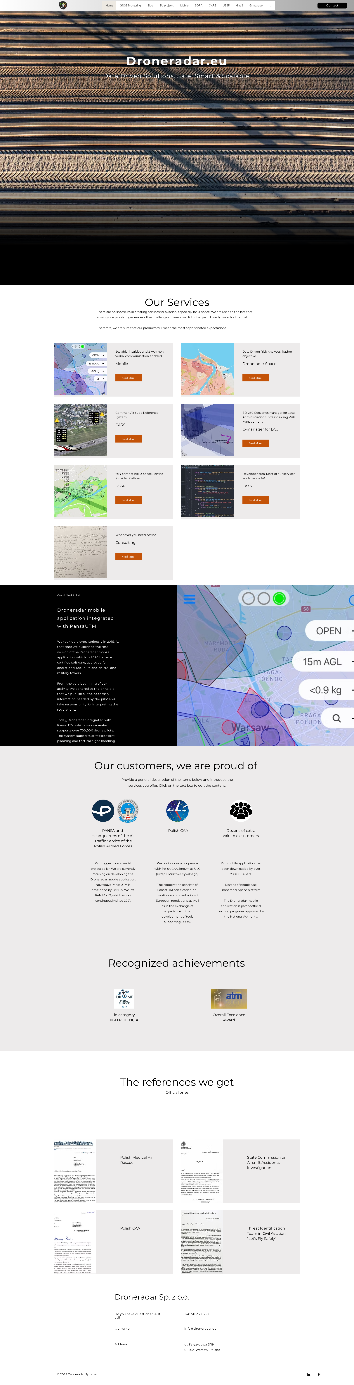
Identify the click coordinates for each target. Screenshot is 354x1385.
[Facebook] (319, 1374)
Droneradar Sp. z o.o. (152, 1296)
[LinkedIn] (308, 1374)
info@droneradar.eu (200, 1328)
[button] (198, 5)
